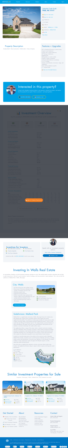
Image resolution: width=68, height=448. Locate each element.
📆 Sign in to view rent (47, 17)
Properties (18, 1)
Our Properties (22, 423)
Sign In (63, 1)
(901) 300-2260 (20, 256)
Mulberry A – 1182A (53, 27)
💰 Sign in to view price (47, 14)
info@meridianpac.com (55, 427)
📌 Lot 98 (44, 32)
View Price (7, 399)
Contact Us (21, 426)
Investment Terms (38, 423)
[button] (50, 70)
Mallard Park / (35, 377)
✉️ (60, 446)
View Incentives (8, 402)
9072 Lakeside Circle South (45, 377)
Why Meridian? (22, 416)
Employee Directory (23, 424)
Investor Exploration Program (41, 416)
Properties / (19, 377)
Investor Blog (37, 418)
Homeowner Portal (39, 424)
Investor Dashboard (39, 421)
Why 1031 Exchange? (24, 421)
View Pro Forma (8, 401)
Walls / (30, 377)
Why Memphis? (22, 418)
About (46, 1)
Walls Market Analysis (19, 305)
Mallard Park (53, 29)
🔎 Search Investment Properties (10, 422)
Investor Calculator (39, 420)
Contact (54, 1)
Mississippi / (25, 377)
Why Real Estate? (23, 420)
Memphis (37, 1)
